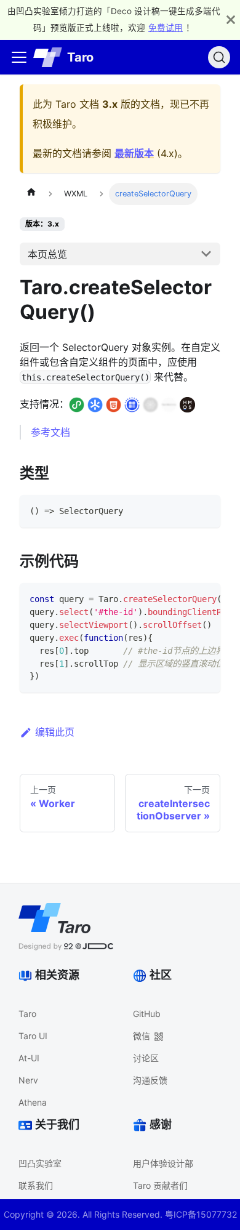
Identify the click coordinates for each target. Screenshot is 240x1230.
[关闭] (231, 19)
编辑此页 (54, 732)
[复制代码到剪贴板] (205, 510)
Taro (27, 1013)
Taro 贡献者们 (160, 1185)
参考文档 (50, 432)
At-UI (28, 1058)
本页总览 (47, 254)
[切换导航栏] (19, 57)
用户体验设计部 (163, 1163)
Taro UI (32, 1036)
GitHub (147, 1013)
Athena (32, 1102)
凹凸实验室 (40, 1163)
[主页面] (31, 194)
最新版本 (134, 153)
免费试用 (165, 28)
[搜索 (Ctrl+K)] (219, 57)
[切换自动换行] (182, 598)
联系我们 (35, 1185)
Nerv (28, 1080)
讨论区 (146, 1058)
